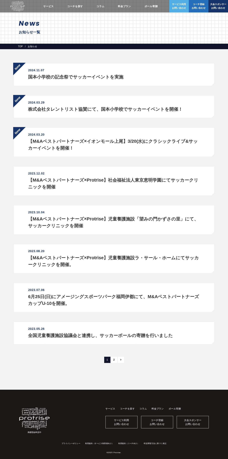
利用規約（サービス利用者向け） (99, 443)
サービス (48, 6)
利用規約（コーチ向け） (128, 443)
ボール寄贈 (151, 6)
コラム (100, 6)
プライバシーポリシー (71, 443)
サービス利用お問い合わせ (121, 422)
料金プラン (124, 6)
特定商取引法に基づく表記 (155, 443)
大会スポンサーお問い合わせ (192, 422)
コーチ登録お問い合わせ (157, 422)
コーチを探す (75, 6)
